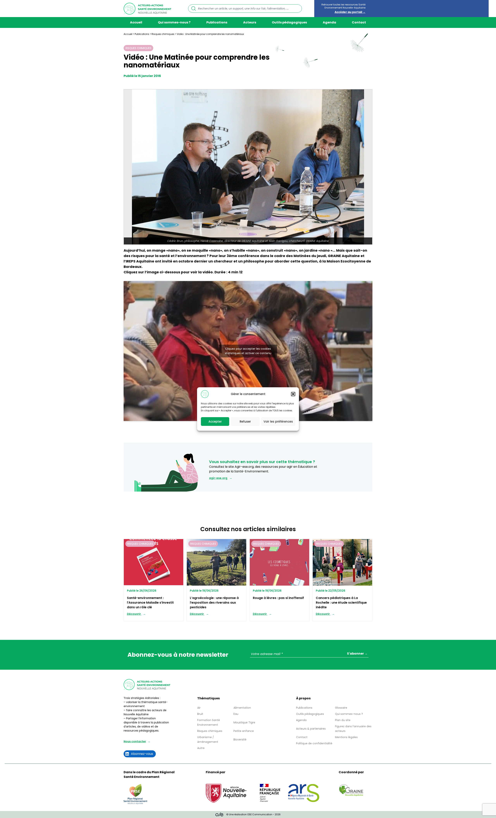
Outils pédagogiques (289, 22)
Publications (216, 22)
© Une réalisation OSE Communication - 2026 (253, 814)
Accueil (136, 22)
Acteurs (249, 22)
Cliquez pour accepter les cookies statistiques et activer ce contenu (248, 351)
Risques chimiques (163, 34)
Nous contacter (135, 741)
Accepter (215, 421)
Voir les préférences (278, 421)
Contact (359, 22)
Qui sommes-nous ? (174, 22)
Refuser (245, 421)
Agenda (329, 22)
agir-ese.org (218, 478)
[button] (293, 394)
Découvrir (134, 614)
